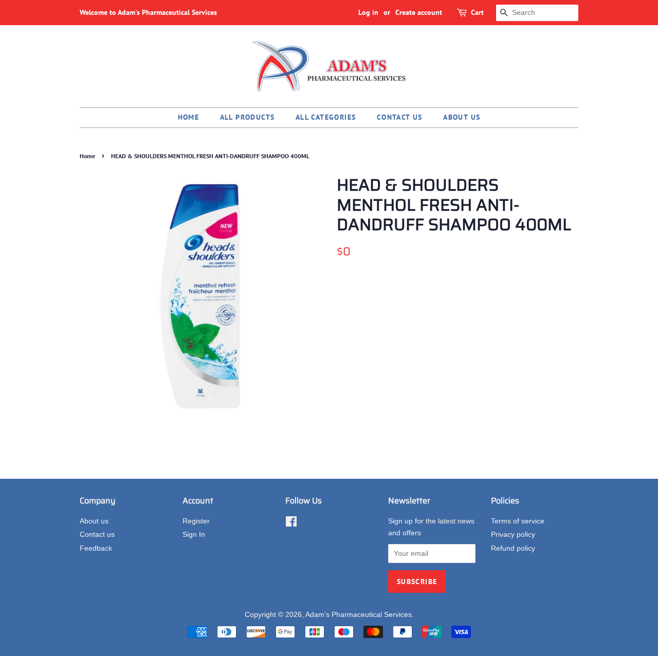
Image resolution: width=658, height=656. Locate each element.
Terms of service (517, 521)
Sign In (193, 534)
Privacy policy (513, 534)
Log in (368, 12)
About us (461, 117)
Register (196, 521)
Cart (477, 12)
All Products (247, 117)
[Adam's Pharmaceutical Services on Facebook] (291, 524)
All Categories (326, 117)
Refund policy (513, 548)
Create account (418, 12)
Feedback (96, 548)
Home (188, 117)
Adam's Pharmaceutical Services (358, 614)
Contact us (400, 117)
